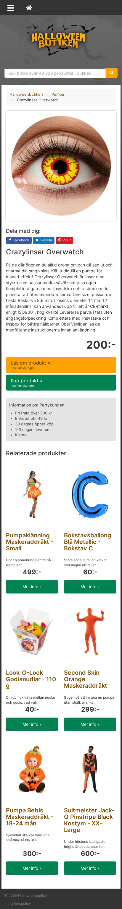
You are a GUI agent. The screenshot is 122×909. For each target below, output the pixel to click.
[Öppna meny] (10, 7)
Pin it (66, 240)
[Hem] (29, 7)
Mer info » (32, 586)
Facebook (20, 240)
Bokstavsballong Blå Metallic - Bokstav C (87, 542)
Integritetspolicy (17, 903)
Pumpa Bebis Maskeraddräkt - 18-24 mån (29, 817)
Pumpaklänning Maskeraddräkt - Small (29, 542)
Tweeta (45, 240)
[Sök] (112, 73)
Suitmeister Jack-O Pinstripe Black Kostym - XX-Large (89, 820)
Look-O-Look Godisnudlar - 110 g (31, 679)
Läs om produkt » (30, 365)
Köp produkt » (27, 382)
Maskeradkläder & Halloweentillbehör (61, 40)
